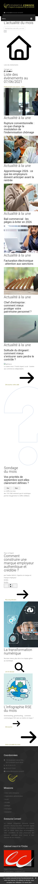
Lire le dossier (10, 672)
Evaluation (8, 812)
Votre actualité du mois (13, 744)
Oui (8, 488)
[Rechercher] (5, 31)
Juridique (7, 806)
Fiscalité (7, 802)
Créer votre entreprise (12, 793)
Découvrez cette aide (12, 385)
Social (7, 799)
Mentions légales (21, 876)
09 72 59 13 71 (11, 765)
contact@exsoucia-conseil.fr (14, 12)
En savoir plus (26, 882)
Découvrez (9, 727)
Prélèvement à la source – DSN (14, 87)
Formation (8, 809)
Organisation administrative (14, 796)
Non (16, 488)
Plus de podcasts (11, 600)
